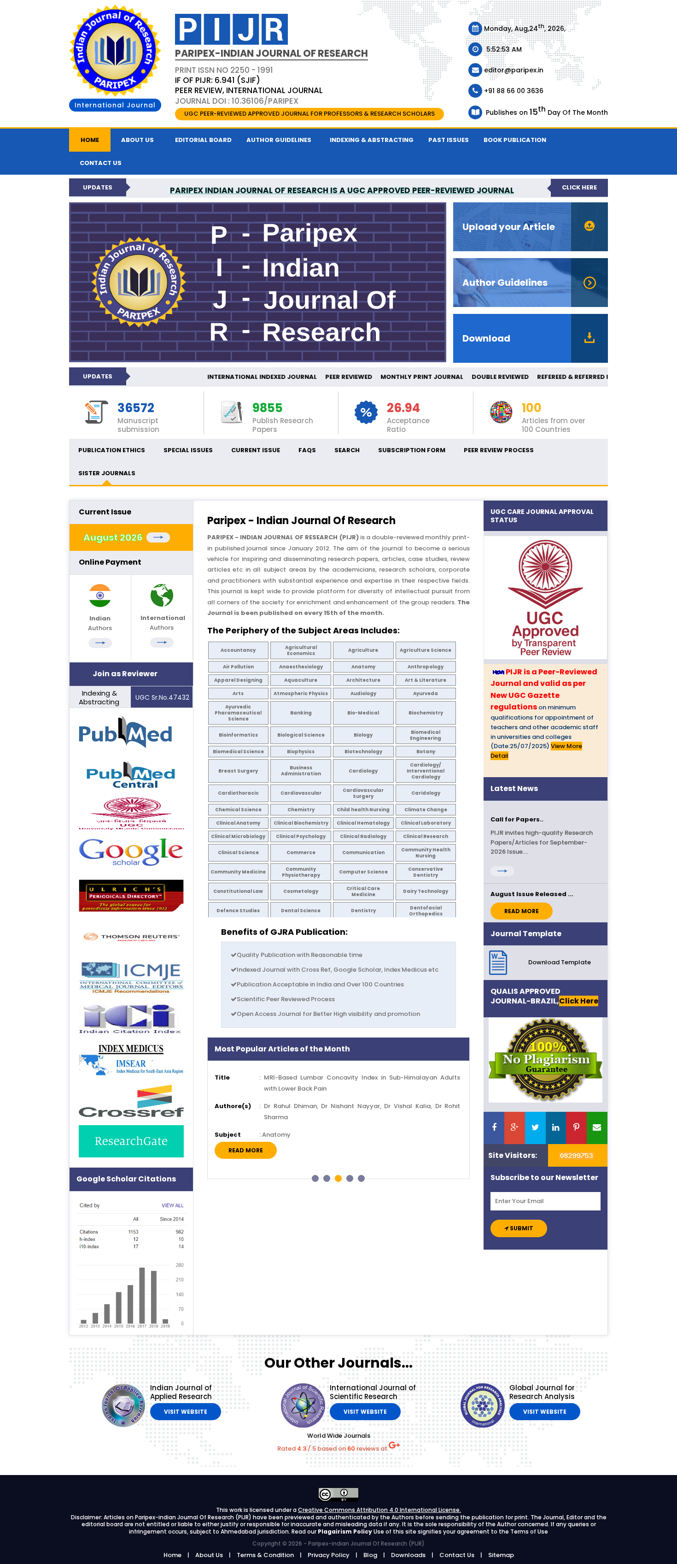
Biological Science (301, 735)
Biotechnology (363, 751)
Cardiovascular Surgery (363, 793)
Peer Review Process (499, 450)
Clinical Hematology (363, 823)
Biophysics (301, 751)
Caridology (425, 793)
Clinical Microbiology (238, 836)
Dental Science (301, 910)
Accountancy (238, 650)
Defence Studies (238, 910)
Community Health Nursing (425, 852)
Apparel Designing (238, 680)
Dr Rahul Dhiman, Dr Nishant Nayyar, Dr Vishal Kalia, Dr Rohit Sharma (362, 1111)
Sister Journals (106, 473)
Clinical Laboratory (426, 823)
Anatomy (363, 666)
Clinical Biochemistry (301, 823)
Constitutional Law (238, 891)
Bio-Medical (363, 712)
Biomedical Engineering (425, 735)
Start (457, 1189)
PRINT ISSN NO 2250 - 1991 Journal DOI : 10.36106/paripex (249, 85)
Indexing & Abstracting (372, 140)
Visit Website (185, 1412)
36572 (135, 408)
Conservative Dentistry (425, 872)
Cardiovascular (300, 793)
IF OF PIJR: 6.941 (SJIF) (217, 80)
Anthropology (426, 666)
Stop (465, 1189)
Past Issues (448, 140)
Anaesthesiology (301, 666)
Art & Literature (425, 680)
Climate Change (425, 809)
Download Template (559, 962)
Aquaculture (300, 680)
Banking (301, 712)
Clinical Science (238, 852)
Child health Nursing (363, 809)
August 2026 (114, 537)
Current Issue (255, 450)
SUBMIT (520, 1228)
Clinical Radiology (363, 836)
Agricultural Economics (301, 650)
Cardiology (363, 770)
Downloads (408, 1555)
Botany (425, 751)
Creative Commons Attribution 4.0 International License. (379, 1510)
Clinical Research (425, 836)
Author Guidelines (278, 140)
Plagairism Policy (346, 1531)
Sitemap (501, 1555)
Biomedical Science (238, 751)
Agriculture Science (425, 650)
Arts (238, 693)
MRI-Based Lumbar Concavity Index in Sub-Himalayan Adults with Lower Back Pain (362, 1082)
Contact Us (456, 1555)
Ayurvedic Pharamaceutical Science (238, 712)
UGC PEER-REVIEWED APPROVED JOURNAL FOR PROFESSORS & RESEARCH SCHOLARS (309, 113)
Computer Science (363, 871)
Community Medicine (238, 871)
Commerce (300, 852)
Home (90, 140)
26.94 (403, 408)
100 (532, 408)
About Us (137, 140)
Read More (245, 1150)
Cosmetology (300, 891)
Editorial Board (203, 140)
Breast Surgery (238, 770)
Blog (370, 1555)
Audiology (363, 693)
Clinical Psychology (301, 836)
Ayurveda (425, 693)
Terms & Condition (265, 1555)
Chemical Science (238, 809)
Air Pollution (238, 666)
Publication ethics (111, 450)
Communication (363, 852)
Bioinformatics (238, 735)
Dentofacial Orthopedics (426, 910)
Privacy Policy (329, 1555)
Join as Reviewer (125, 673)
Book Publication (515, 140)
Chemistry (301, 809)
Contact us (101, 163)
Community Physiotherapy (301, 872)
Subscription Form (411, 450)
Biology (363, 735)
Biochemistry (426, 712)
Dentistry (363, 910)
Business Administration (301, 770)
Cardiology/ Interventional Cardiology (425, 770)
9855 (267, 408)
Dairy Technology (425, 891)
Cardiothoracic (238, 793)
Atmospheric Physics (301, 693)
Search (347, 450)
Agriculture (363, 650)
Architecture (363, 680)
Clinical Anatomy (238, 823)
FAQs (307, 450)
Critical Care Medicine (363, 891)
